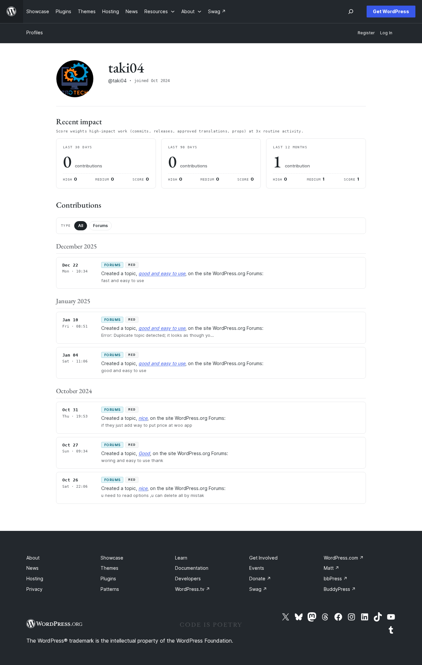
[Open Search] (351, 11)
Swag (258, 589)
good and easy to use (161, 273)
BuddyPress (340, 589)
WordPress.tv (192, 589)
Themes (109, 568)
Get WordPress (391, 11)
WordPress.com (344, 558)
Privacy (34, 589)
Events (256, 568)
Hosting (34, 578)
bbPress (335, 578)
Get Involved (263, 558)
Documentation (191, 568)
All (80, 225)
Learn (181, 558)
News (32, 568)
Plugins (108, 578)
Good (144, 453)
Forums (100, 225)
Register (366, 32)
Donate (260, 578)
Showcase (112, 558)
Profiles (34, 32)
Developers (188, 578)
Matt (331, 568)
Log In (386, 32)
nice (142, 418)
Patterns (110, 589)
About (33, 558)
